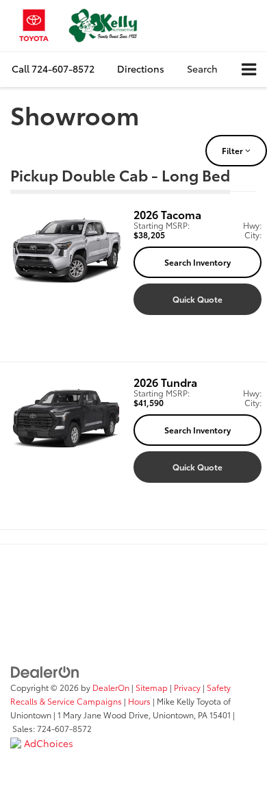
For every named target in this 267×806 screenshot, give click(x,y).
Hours (139, 701)
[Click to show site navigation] (249, 69)
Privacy (187, 687)
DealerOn (110, 687)
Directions (140, 68)
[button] (53, 68)
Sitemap (152, 687)
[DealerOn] (45, 670)
